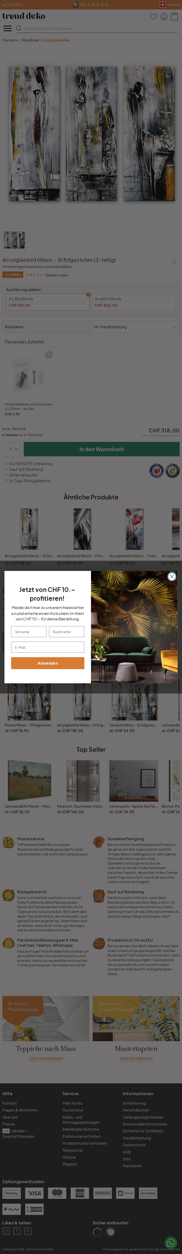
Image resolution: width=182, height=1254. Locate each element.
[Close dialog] (172, 576)
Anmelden (47, 663)
